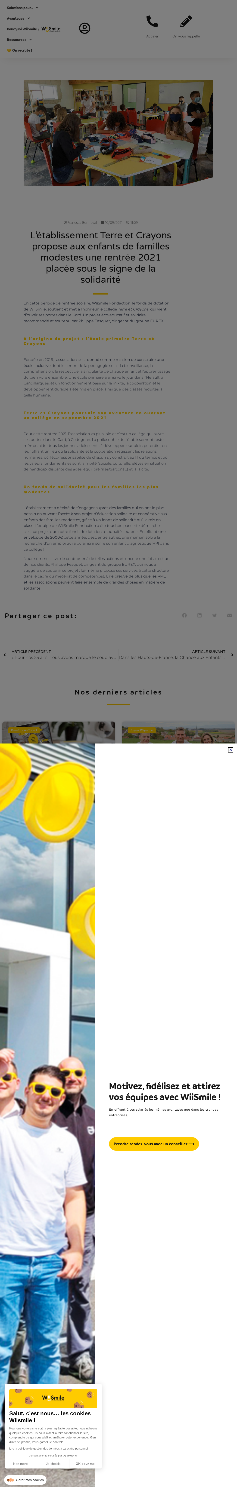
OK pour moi (86, 1463)
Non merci (20, 1463)
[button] (25, 1480)
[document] (118, 743)
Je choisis (53, 1463)
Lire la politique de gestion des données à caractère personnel (48, 1448)
